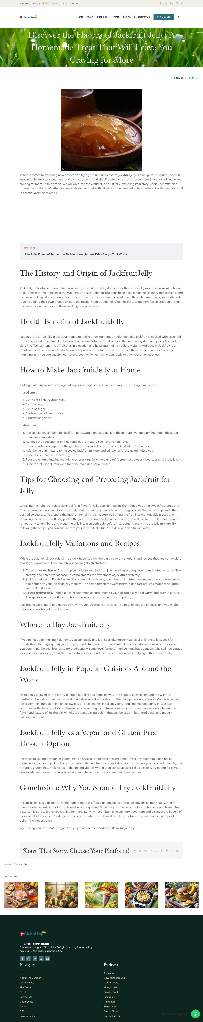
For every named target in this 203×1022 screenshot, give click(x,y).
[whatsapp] (41, 958)
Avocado (109, 973)
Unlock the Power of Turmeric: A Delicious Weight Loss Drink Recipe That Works (75, 254)
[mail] (47, 958)
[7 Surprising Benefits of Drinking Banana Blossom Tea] (21, 884)
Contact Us (26, 996)
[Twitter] (140, 851)
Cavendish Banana (114, 977)
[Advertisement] (101, 219)
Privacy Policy (27, 1015)
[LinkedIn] (151, 851)
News (23, 1006)
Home (23, 973)
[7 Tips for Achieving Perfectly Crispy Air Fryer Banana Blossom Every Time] (141, 884)
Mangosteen (111, 987)
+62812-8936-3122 (49, 3)
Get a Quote (26, 1001)
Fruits (26, 864)
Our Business (27, 982)
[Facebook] (135, 851)
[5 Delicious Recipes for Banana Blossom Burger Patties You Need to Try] (182, 884)
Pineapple (109, 996)
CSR (22, 1011)
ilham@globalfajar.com (68, 3)
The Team (25, 987)
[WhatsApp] (156, 851)
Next (192, 78)
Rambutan (109, 1001)
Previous (180, 78)
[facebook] (22, 958)
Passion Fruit (111, 992)
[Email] (177, 851)
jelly (49, 336)
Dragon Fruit (111, 982)
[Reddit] (145, 851)
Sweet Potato (111, 1006)
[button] (179, 17)
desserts (111, 175)
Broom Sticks (111, 1011)
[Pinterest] (166, 851)
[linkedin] (35, 958)
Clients (23, 992)
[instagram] (28, 958)
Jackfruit (25, 288)
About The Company (31, 977)
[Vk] (172, 851)
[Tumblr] (161, 851)
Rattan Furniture (113, 1015)
